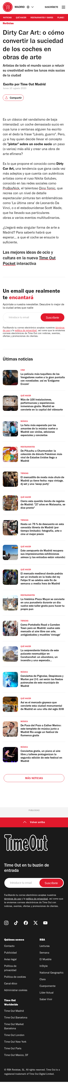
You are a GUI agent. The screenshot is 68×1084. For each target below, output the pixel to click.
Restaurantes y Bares (42, 18)
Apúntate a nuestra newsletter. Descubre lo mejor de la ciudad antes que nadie (33, 306)
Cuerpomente (47, 986)
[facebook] (26, 923)
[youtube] (45, 923)
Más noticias (34, 778)
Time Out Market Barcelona (14, 1026)
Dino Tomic (47, 189)
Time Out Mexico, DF (16, 1055)
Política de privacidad (10, 968)
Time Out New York (15, 1042)
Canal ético (10, 983)
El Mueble (45, 959)
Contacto (9, 946)
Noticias (7, 18)
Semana (44, 953)
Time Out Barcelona (15, 1017)
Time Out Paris (12, 1048)
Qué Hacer (21, 18)
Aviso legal (10, 959)
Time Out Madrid (33, 85)
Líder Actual (47, 993)
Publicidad (10, 953)
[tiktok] (16, 923)
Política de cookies (15, 977)
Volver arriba (37, 822)
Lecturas (45, 946)
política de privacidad (26, 331)
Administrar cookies (15, 990)
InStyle (44, 966)
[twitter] (35, 923)
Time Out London (14, 1035)
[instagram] (6, 923)
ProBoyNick (11, 189)
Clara (43, 979)
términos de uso (12, 899)
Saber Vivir (46, 999)
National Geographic (51, 973)
